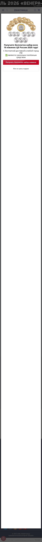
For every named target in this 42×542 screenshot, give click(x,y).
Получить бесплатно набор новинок (21, 62)
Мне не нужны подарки (21, 68)
